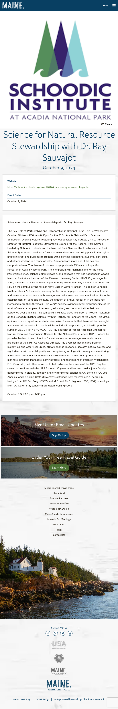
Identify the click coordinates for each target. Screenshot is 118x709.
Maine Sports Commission (59, 514)
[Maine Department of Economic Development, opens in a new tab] (59, 671)
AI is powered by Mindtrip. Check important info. (80, 699)
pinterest (62, 633)
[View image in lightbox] (59, 70)
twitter (55, 633)
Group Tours (59, 524)
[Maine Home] (13, 5)
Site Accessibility (21, 699)
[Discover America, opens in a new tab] (59, 645)
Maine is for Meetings (59, 519)
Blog (59, 530)
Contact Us (59, 535)
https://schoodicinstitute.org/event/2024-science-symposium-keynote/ (48, 187)
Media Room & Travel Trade (59, 488)
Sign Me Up (59, 435)
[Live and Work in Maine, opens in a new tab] (59, 658)
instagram (70, 633)
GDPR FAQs (42, 699)
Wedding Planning (59, 509)
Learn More (59, 467)
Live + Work (59, 493)
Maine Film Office (59, 503)
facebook (47, 633)
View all (109, 124)
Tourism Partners (59, 498)
